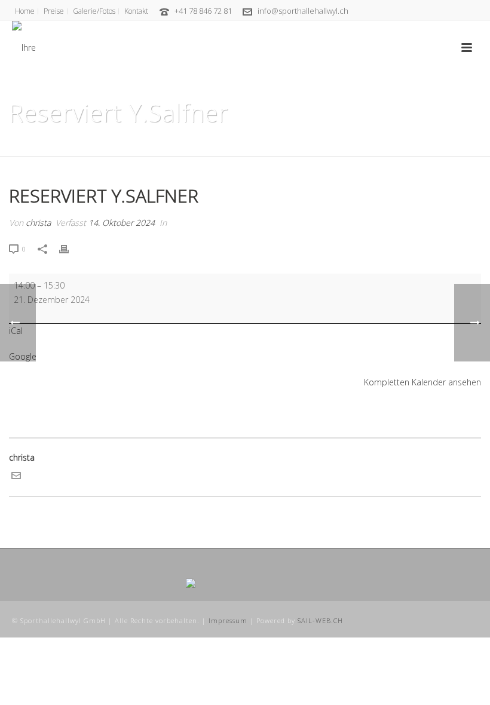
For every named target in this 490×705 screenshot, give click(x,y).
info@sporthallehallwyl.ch (303, 10)
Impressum (228, 620)
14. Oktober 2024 (121, 222)
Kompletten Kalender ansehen (422, 382)
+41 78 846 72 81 (203, 10)
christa (38, 222)
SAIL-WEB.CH (320, 620)
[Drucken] (70, 248)
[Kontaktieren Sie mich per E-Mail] (16, 477)
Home (377, 145)
